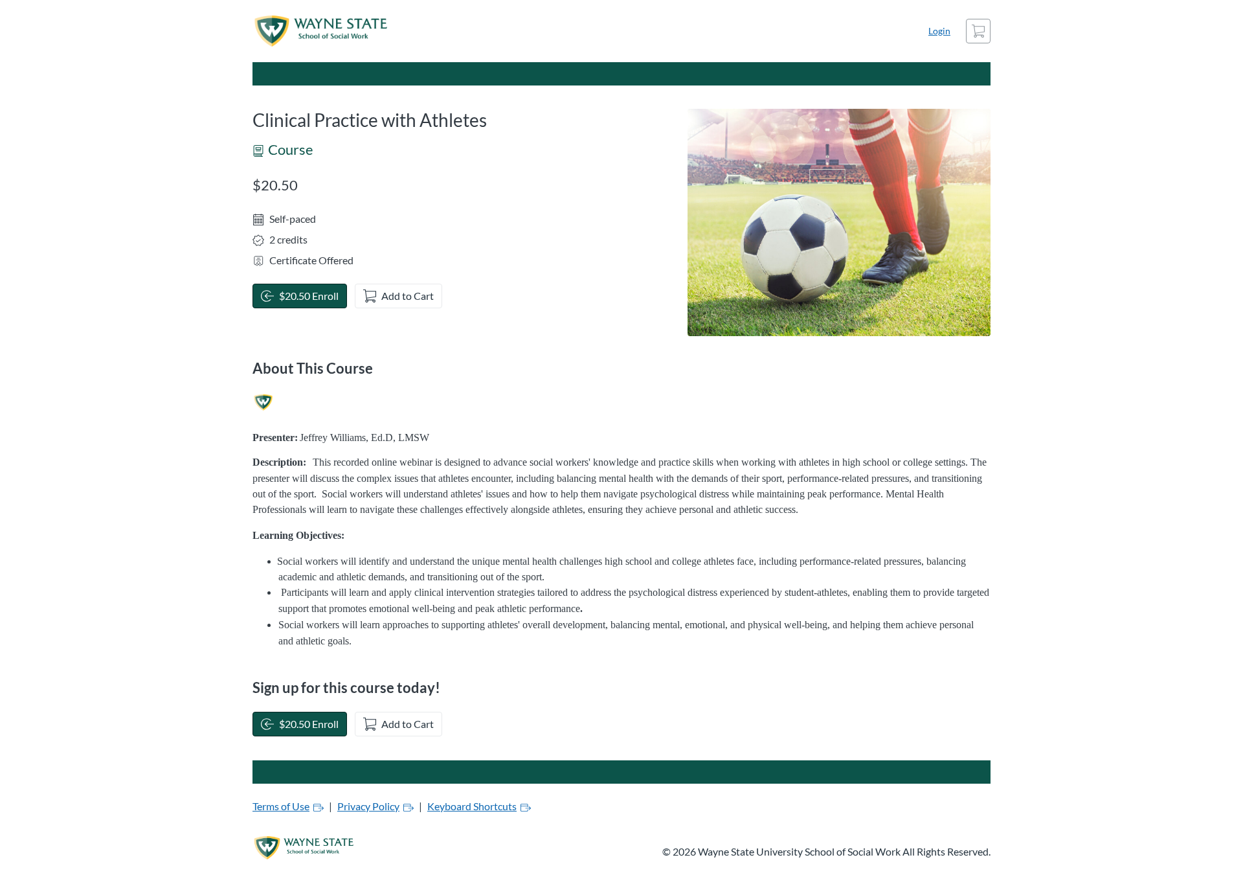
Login (939, 30)
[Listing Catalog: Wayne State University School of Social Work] (263, 403)
